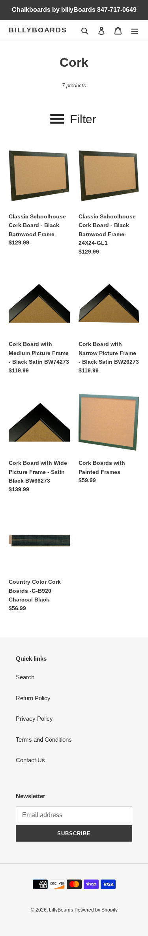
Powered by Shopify (96, 910)
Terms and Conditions (44, 739)
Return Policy (33, 698)
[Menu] (134, 30)
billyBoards (38, 30)
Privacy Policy (34, 718)
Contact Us (30, 760)
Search (25, 677)
